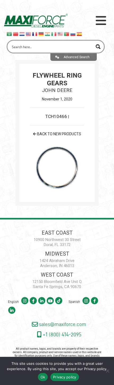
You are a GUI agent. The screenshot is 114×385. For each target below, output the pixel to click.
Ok (43, 377)
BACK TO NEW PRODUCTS (58, 134)
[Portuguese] (67, 34)
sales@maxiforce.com (62, 324)
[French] (35, 34)
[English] (29, 34)
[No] (107, 371)
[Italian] (54, 34)
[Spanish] (79, 34)
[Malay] (60, 34)
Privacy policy (95, 369)
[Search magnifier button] (98, 46)
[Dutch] (22, 34)
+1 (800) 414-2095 (61, 334)
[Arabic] (9, 34)
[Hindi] (48, 34)
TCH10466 (56, 116)
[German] (41, 34)
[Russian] (73, 34)
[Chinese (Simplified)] (16, 34)
